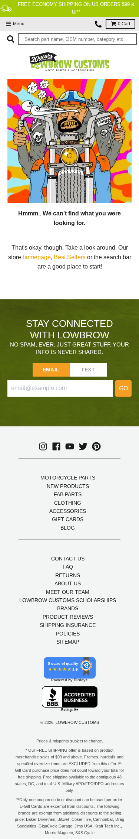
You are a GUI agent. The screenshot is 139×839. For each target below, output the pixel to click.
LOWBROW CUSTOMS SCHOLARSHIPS (67, 600)
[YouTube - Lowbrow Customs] (69, 446)
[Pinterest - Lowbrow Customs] (96, 446)
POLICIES (68, 634)
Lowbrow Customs (77, 722)
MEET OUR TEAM (67, 592)
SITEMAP (67, 642)
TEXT (88, 370)
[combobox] (77, 39)
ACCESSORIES (67, 511)
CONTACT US (68, 559)
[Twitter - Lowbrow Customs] (83, 446)
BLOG (67, 528)
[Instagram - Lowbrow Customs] (43, 446)
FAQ (68, 567)
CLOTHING (67, 503)
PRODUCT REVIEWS (68, 617)
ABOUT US (67, 583)
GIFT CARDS (67, 519)
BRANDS (67, 608)
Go (123, 388)
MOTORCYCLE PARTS (67, 478)
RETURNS (67, 575)
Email (51, 370)
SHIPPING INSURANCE (68, 625)
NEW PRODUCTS (68, 486)
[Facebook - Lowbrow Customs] (56, 446)
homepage (37, 257)
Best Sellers (70, 257)
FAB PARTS (68, 494)
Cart (124, 23)
